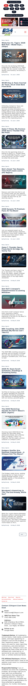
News (3, 40)
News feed (11, 597)
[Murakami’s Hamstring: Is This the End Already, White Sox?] (14, 504)
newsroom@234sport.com (13, 612)
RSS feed (4, 597)
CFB (12, 8)
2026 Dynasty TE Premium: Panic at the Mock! (13, 210)
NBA (6, 5)
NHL (22, 5)
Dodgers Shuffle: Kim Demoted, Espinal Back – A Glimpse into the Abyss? (13, 452)
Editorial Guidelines (18, 599)
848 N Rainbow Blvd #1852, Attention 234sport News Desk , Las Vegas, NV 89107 (14, 623)
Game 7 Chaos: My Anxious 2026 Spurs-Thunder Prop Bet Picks (13, 130)
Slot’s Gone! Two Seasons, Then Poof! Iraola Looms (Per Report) (13, 171)
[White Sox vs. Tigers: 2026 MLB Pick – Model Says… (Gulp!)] (14, 56)
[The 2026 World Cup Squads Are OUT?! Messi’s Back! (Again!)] (14, 422)
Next (22, 534)
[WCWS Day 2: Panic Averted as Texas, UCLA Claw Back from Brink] (14, 96)
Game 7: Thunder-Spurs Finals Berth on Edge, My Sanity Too (12, 249)
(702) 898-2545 (10, 617)
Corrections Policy (6, 599)
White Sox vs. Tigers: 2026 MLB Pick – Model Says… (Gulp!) (13, 44)
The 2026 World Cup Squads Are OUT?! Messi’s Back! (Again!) (13, 410)
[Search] (15, 32)
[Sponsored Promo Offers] (9, 22)
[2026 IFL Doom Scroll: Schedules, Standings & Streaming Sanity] (14, 382)
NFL (11, 5)
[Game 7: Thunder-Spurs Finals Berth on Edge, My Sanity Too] (14, 260)
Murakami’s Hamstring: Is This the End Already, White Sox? (14, 492)
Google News (9, 630)
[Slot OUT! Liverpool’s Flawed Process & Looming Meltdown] (14, 302)
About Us (18, 597)
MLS (22, 8)
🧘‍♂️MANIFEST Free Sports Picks (14, 15)
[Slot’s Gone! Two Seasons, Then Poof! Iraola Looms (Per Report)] (14, 182)
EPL (14, 11)
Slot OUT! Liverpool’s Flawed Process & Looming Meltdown (13, 290)
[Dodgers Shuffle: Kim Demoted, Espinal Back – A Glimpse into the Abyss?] (14, 463)
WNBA (6, 8)
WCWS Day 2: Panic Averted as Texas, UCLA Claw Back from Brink (14, 84)
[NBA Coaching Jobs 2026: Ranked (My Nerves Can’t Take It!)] (14, 342)
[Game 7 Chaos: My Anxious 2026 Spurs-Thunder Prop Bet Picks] (14, 142)
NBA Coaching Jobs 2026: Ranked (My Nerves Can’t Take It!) (13, 330)
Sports (7, 40)
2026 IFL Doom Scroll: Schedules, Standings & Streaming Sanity (12, 370)
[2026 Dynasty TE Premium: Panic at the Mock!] (14, 220)
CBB (17, 8)
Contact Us (4, 601)
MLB (16, 5)
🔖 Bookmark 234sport (14, 2)
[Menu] (25, 32)
